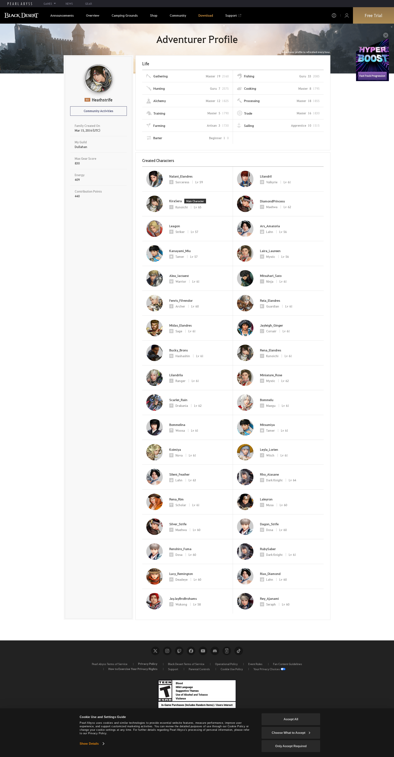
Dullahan (81, 147)
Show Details (89, 743)
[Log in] (347, 15)
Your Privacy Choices (266, 669)
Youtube (203, 651)
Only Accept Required (291, 746)
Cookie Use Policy (232, 669)
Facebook (191, 651)
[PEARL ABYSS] (19, 3)
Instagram (167, 651)
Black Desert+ (226, 651)
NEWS (69, 3)
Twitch (179, 651)
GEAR (88, 3)
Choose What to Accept (288, 732)
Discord (215, 651)
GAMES (48, 3)
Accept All (291, 719)
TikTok (238, 651)
